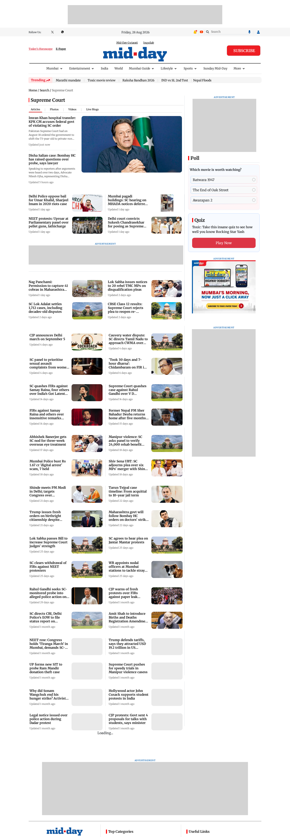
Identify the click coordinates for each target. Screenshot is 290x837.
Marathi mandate (68, 80)
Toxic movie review (101, 80)
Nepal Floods (202, 80)
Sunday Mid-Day (215, 68)
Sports (188, 68)
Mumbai (52, 68)
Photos (54, 109)
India (104, 68)
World (118, 68)
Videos (72, 109)
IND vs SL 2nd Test (174, 80)
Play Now (224, 243)
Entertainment (79, 68)
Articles (35, 109)
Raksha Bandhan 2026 (138, 80)
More (237, 68)
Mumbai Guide (139, 68)
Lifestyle (167, 68)
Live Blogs (92, 109)
